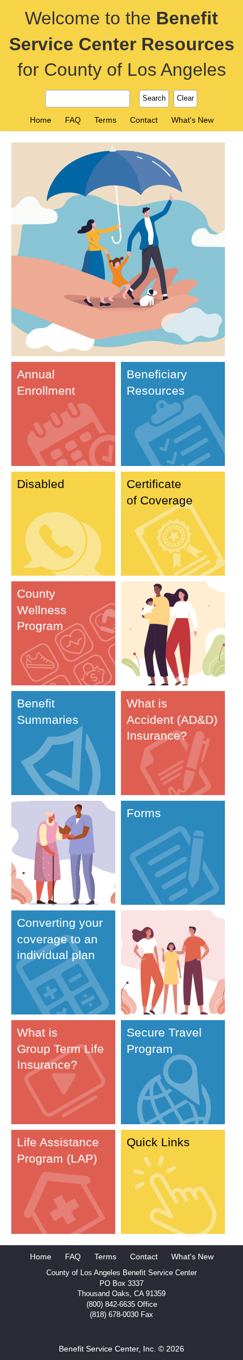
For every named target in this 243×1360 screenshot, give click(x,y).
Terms (105, 119)
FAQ (73, 119)
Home (40, 119)
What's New (192, 119)
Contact (144, 119)
